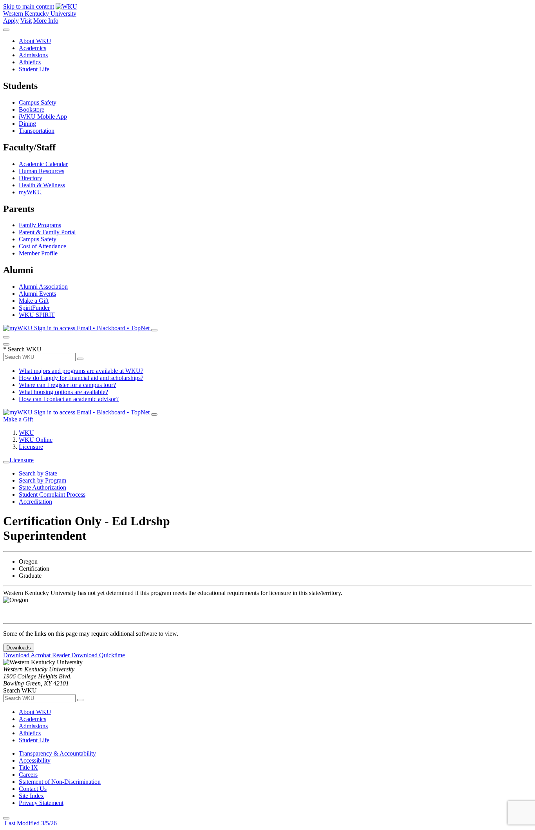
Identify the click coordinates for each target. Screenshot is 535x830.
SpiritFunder (34, 307)
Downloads (18, 648)
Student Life (34, 69)
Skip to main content (28, 6)
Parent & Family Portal (47, 232)
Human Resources (41, 171)
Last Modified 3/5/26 (30, 823)
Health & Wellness (42, 185)
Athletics (30, 62)
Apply (11, 20)
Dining (27, 123)
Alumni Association (43, 286)
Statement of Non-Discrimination (60, 781)
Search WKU (22, 349)
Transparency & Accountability (57, 753)
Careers (28, 774)
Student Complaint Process (52, 494)
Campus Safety (37, 102)
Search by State (38, 473)
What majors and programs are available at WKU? (81, 370)
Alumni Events (37, 293)
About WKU (35, 41)
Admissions (33, 55)
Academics (32, 48)
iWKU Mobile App (43, 116)
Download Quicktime (98, 655)
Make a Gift (34, 300)
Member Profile (38, 253)
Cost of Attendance (42, 246)
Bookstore (31, 109)
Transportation (36, 130)
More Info (45, 20)
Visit (26, 20)
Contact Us (33, 788)
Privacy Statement (41, 802)
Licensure (31, 446)
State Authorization (42, 487)
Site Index (31, 795)
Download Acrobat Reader (37, 655)
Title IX (28, 767)
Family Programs (40, 225)
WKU (26, 432)
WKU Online (35, 439)
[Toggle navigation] (6, 462)
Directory (30, 178)
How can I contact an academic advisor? (69, 399)
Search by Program (42, 480)
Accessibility (35, 760)
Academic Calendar (43, 164)
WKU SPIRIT (37, 314)
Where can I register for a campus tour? (67, 385)
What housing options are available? (63, 392)
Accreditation (35, 501)
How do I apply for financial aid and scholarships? (81, 377)
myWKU (30, 192)
